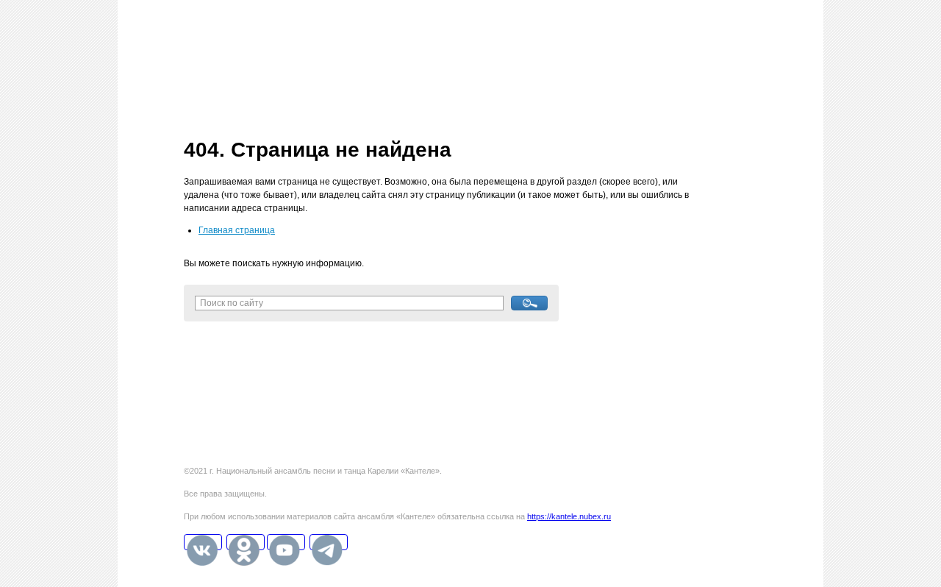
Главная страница (236, 230)
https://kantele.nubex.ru (569, 516)
